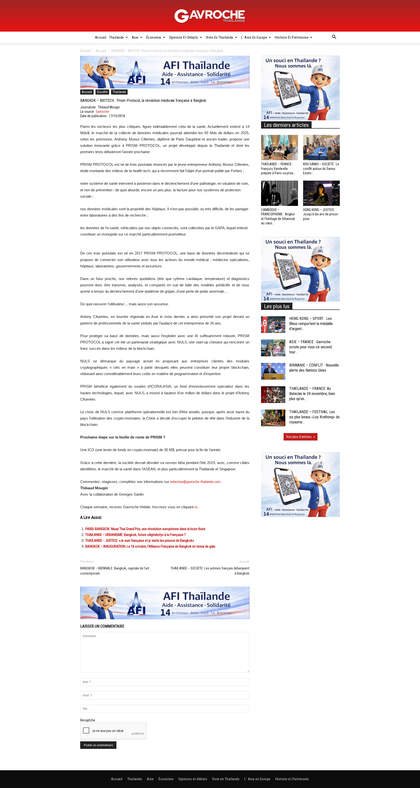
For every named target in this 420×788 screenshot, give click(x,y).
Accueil (100, 37)
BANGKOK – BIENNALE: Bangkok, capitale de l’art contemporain (114, 571)
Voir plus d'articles (299, 437)
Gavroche (102, 112)
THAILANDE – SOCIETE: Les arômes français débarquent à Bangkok (210, 571)
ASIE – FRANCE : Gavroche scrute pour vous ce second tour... (310, 347)
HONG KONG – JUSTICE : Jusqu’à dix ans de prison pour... (320, 214)
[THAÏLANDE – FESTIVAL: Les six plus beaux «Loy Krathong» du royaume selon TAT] (273, 418)
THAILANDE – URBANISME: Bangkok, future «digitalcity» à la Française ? (135, 535)
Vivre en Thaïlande (219, 37)
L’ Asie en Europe (254, 37)
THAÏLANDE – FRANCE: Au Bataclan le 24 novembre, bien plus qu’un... (312, 393)
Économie (153, 37)
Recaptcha (87, 720)
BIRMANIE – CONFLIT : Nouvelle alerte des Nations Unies (314, 368)
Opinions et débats (183, 37)
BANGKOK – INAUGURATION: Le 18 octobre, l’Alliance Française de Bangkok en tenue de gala (150, 546)
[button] (334, 38)
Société (102, 92)
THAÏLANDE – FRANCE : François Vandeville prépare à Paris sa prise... (278, 168)
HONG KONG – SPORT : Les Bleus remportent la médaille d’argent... (311, 323)
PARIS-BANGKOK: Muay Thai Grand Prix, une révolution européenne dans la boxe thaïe (145, 529)
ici (196, 507)
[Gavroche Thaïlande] (210, 16)
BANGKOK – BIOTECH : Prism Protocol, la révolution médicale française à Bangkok (143, 100)
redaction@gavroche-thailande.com (195, 482)
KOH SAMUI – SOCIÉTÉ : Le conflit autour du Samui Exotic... (321, 168)
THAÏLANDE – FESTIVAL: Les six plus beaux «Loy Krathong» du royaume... (314, 417)
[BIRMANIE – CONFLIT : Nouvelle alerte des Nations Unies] (273, 371)
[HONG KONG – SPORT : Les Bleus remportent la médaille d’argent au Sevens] (273, 324)
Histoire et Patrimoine (291, 37)
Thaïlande (116, 37)
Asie (135, 37)
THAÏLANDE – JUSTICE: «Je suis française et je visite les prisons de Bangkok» (139, 540)
